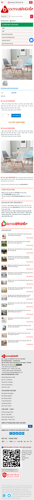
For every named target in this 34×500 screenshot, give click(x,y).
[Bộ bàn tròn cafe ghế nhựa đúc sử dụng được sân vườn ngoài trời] (4, 243)
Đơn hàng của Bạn (7, 398)
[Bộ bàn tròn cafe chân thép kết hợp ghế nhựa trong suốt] (4, 282)
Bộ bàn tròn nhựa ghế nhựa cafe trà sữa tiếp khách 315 (20, 303)
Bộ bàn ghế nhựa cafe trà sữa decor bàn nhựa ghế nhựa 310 (19, 333)
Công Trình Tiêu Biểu (7, 382)
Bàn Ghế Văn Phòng (7, 43)
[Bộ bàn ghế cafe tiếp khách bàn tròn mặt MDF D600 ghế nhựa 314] (4, 312)
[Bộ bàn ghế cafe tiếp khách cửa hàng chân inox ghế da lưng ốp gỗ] (4, 236)
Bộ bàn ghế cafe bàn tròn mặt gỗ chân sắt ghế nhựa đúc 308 (19, 341)
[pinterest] (13, 433)
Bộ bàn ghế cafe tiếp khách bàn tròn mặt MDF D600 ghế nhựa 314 (19, 311)
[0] (2, 2)
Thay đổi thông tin (6, 401)
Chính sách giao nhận (7, 412)
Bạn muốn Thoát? (6, 406)
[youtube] (17, 433)
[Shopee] (23, 433)
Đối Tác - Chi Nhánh (7, 379)
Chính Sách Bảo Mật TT (8, 417)
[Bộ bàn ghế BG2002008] (17, 64)
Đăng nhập (5, 21)
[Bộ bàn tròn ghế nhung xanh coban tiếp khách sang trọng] (4, 267)
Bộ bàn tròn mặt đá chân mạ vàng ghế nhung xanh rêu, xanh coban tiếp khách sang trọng (19, 258)
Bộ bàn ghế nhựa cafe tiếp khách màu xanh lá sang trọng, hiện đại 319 (20, 288)
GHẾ (3, 31)
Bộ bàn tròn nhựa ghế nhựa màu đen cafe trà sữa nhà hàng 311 (19, 326)
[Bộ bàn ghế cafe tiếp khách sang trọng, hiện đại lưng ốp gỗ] (4, 251)
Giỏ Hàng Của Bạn (6, 403)
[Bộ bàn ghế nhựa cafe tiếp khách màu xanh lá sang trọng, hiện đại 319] (4, 290)
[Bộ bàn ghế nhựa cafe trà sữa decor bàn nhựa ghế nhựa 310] (4, 335)
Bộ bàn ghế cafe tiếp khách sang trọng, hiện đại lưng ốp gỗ (20, 249)
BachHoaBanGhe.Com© (8, 377)
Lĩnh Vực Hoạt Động (7, 384)
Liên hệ (13, 93)
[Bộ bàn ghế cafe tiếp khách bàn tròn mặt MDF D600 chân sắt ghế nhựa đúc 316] (4, 297)
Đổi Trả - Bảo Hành (7, 414)
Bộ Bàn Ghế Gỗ (6, 40)
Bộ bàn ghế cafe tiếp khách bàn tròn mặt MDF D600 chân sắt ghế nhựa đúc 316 (19, 296)
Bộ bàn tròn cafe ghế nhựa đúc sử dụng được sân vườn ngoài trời (19, 242)
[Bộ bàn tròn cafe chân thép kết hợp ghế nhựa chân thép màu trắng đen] (4, 275)
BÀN (3, 28)
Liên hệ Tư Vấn (6, 387)
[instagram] (20, 433)
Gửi (30, 426)
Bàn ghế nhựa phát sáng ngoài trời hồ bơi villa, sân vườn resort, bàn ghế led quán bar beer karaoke (17, 496)
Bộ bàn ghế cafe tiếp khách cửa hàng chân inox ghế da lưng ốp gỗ (20, 234)
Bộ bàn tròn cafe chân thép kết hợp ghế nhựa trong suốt (20, 281)
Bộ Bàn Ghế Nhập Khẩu (8, 37)
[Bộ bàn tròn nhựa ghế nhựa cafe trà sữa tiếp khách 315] (4, 305)
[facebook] (10, 433)
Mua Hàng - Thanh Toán (8, 419)
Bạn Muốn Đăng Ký (7, 396)
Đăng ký (13, 21)
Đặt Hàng (15, 115)
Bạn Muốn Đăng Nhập (7, 393)
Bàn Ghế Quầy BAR (7, 34)
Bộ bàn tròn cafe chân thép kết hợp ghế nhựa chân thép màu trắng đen (20, 273)
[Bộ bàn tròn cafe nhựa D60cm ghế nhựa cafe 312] (4, 320)
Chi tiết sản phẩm (17, 122)
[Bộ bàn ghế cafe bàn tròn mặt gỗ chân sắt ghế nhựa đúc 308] (4, 342)
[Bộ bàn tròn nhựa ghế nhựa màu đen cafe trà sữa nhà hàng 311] (4, 327)
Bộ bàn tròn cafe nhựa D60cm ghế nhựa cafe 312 (19, 318)
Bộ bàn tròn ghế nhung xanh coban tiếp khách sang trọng (19, 265)
